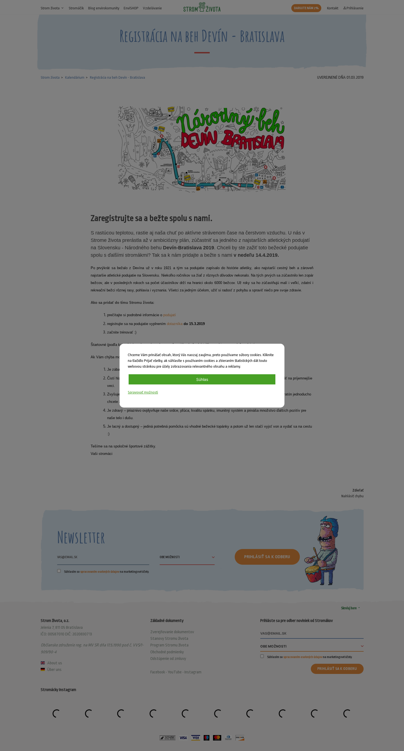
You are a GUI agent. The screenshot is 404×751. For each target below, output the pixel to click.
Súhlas (202, 379)
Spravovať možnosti (143, 392)
